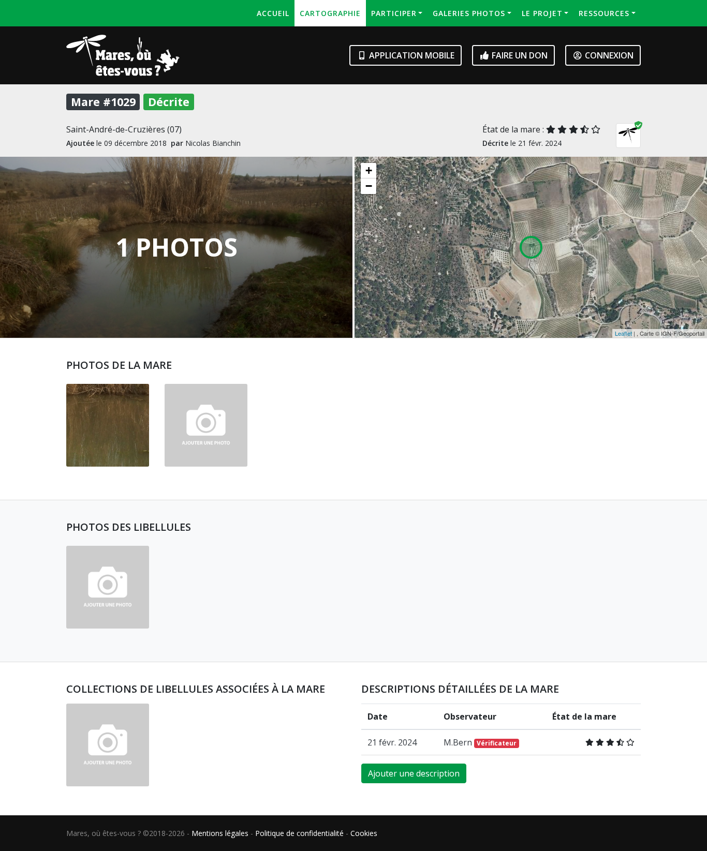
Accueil (273, 13)
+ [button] (368, 170)
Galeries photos (469, 13)
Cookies (363, 833)
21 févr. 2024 (392, 742)
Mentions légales (220, 833)
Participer (394, 13)
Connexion (608, 55)
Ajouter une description (414, 773)
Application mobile (410, 55)
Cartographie (330, 13)
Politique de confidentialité (299, 833)
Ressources (604, 13)
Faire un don (519, 55)
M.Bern (480, 742)
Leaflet (623, 333)
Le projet (542, 13)
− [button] (368, 186)
